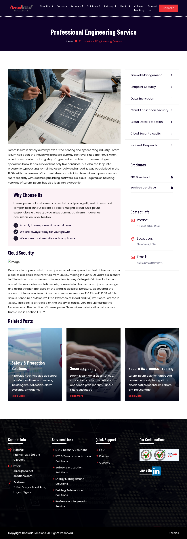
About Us (45, 6)
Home (69, 41)
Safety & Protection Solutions (69, 470)
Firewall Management (146, 75)
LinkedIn (168, 8)
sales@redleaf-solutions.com (24, 471)
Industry (109, 6)
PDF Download (140, 177)
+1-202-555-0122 (148, 226)
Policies (104, 456)
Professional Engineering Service (72, 503)
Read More (18, 396)
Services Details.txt (143, 187)
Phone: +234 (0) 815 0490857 (27, 455)
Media (123, 6)
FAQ (102, 450)
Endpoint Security (143, 87)
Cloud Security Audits (146, 133)
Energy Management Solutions (70, 481)
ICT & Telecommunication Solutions (73, 458)
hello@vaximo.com (150, 262)
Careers (104, 462)
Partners (62, 6)
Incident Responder (145, 145)
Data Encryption (142, 98)
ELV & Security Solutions (71, 450)
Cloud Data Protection (147, 122)
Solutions (92, 6)
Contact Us (152, 8)
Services (75, 6)
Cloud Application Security (149, 110)
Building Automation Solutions (69, 492)
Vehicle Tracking (139, 8)
